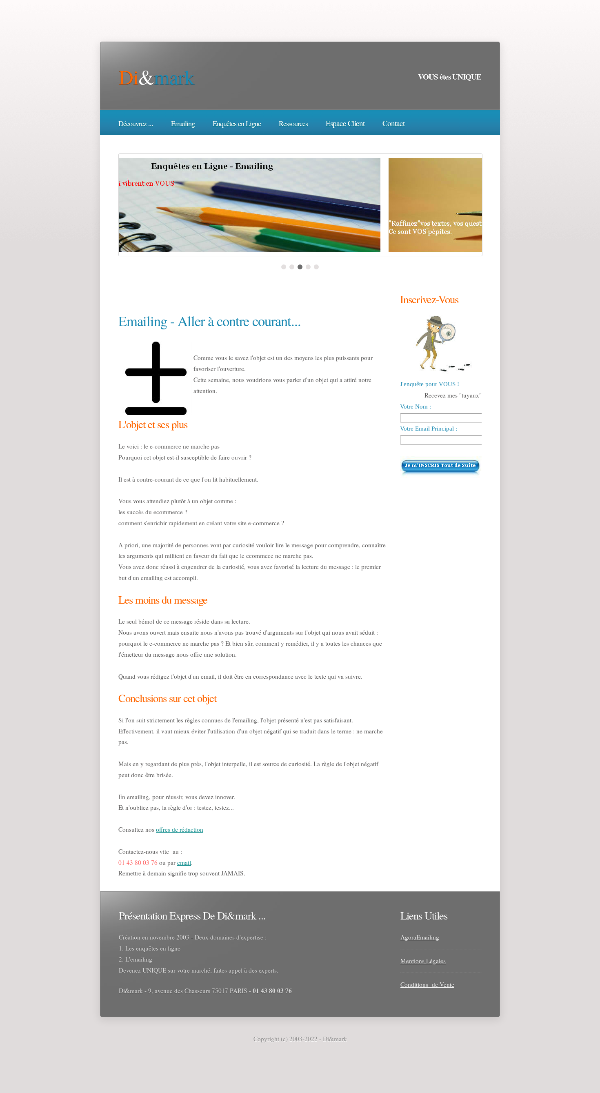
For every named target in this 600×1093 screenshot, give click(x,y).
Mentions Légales (423, 961)
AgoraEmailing (419, 937)
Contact (393, 123)
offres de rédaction (179, 829)
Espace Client (345, 123)
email (184, 862)
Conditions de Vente (427, 984)
